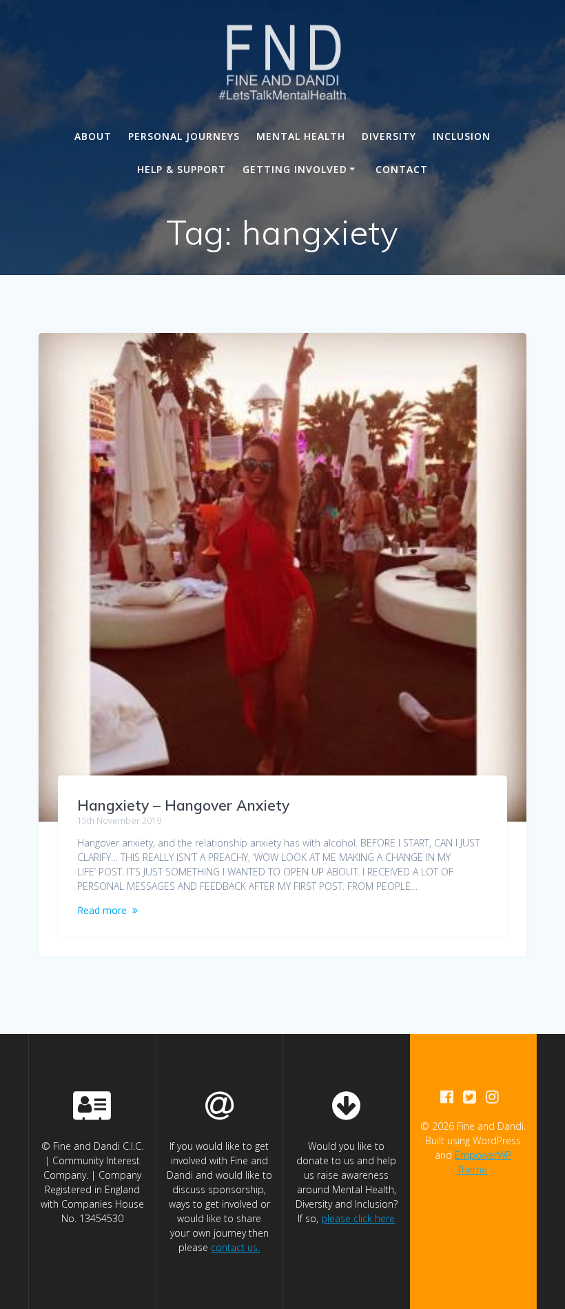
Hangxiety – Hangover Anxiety (183, 805)
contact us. (235, 1247)
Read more (102, 910)
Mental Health (300, 136)
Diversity (389, 136)
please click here (358, 1218)
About (93, 136)
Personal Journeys (184, 136)
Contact (402, 169)
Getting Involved (295, 169)
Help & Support (181, 169)
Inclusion (462, 136)
